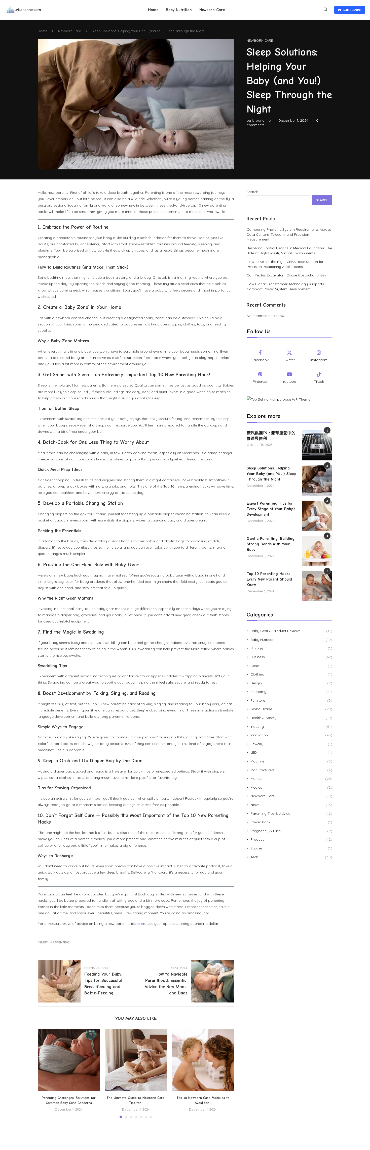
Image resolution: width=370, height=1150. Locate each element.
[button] (44, 1073)
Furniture (291, 700)
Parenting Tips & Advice (291, 813)
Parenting (61, 942)
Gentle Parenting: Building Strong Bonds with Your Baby (270, 544)
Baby (44, 942)
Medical (291, 787)
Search (252, 191)
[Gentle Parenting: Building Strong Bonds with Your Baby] (317, 551)
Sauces (291, 848)
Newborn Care (212, 10)
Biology (291, 648)
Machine (291, 761)
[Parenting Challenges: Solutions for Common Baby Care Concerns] (69, 1060)
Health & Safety (291, 717)
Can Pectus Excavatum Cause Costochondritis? (286, 275)
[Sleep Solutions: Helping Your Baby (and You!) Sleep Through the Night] (317, 480)
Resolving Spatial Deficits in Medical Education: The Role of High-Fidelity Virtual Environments (289, 250)
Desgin (291, 683)
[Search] (325, 10)
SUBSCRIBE (351, 10)
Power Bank (291, 822)
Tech (291, 857)
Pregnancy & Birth (291, 831)
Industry (291, 726)
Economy (291, 691)
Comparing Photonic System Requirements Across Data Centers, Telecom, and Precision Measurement (289, 234)
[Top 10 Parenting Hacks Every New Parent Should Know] (317, 586)
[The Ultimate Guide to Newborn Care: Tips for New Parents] (136, 1060)
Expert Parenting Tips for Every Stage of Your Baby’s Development (271, 509)
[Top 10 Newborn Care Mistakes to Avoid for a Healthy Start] (203, 1060)
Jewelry (291, 744)
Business (291, 657)
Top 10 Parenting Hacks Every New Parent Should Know (269, 579)
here (139, 923)
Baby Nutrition (179, 10)
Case (291, 665)
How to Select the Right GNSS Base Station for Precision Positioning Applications (285, 264)
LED (291, 752)
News (291, 804)
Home (153, 10)
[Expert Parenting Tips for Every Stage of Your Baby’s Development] (317, 516)
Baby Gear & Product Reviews (291, 631)
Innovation (291, 735)
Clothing (291, 674)
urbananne (261, 120)
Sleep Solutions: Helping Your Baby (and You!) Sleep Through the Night (271, 474)
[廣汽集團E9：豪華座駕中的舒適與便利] (317, 445)
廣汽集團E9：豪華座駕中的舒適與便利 (271, 436)
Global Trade (291, 709)
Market (291, 778)
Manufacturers (291, 770)
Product (291, 839)
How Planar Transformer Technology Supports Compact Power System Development (285, 286)
